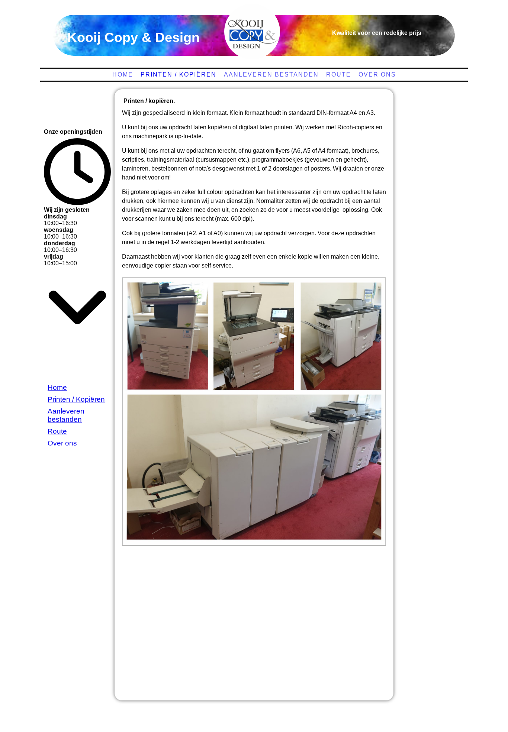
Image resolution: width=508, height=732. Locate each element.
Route (338, 74)
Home (122, 74)
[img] (252, 31)
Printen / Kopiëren (178, 74)
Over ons (377, 74)
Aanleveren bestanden (271, 74)
